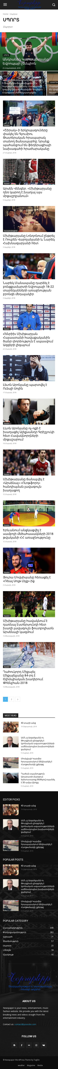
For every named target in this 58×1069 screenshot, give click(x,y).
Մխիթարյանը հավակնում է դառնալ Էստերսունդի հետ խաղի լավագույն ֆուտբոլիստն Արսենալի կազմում (28, 626)
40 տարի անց (28, 723)
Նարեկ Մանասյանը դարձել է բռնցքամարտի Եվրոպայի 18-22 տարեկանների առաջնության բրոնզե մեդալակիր (28, 288)
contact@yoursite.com (25, 1024)
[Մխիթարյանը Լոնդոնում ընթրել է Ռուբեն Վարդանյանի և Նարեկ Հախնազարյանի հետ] (29, 219)
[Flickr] (29, 1045)
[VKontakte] (44, 1045)
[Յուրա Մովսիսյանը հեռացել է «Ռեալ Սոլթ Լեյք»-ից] (29, 561)
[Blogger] (14, 1045)
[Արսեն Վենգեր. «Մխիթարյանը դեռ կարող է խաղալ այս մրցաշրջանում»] (29, 172)
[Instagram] (36, 1045)
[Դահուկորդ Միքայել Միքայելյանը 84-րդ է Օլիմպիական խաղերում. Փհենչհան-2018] (29, 655)
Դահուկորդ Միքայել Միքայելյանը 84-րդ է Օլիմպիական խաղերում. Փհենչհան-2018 (23, 677)
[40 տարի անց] (11, 727)
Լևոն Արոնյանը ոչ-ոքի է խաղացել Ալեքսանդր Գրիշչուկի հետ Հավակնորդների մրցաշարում (28, 434)
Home (5, 14)
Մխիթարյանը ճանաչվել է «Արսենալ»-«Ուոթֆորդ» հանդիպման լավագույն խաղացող (23, 484)
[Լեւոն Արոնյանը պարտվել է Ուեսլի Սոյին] (29, 368)
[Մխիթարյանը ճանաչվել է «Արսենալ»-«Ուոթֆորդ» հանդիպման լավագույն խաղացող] (29, 462)
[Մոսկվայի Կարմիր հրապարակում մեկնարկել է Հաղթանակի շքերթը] (11, 762)
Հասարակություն (10, 231)
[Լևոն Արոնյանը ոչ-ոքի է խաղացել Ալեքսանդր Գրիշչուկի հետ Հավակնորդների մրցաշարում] (29, 412)
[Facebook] (22, 1045)
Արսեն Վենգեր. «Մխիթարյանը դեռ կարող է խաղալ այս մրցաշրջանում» (27, 192)
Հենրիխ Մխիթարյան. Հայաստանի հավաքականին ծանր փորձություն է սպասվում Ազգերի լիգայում (28, 339)
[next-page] (17, 699)
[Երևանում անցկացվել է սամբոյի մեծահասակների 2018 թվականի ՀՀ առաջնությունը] (29, 513)
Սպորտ (6, 55)
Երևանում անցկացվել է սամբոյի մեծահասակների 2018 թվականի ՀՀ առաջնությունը (28, 533)
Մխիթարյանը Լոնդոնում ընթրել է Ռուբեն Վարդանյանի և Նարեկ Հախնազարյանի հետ (29, 239)
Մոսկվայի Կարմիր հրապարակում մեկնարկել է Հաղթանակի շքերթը (36, 761)
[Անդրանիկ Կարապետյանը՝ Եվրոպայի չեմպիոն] (29, 51)
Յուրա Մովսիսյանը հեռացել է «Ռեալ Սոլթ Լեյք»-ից (27, 579)
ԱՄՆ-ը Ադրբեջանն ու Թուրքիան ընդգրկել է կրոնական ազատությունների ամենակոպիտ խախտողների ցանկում (37, 743)
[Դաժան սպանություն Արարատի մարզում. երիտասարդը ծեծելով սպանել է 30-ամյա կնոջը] (11, 777)
